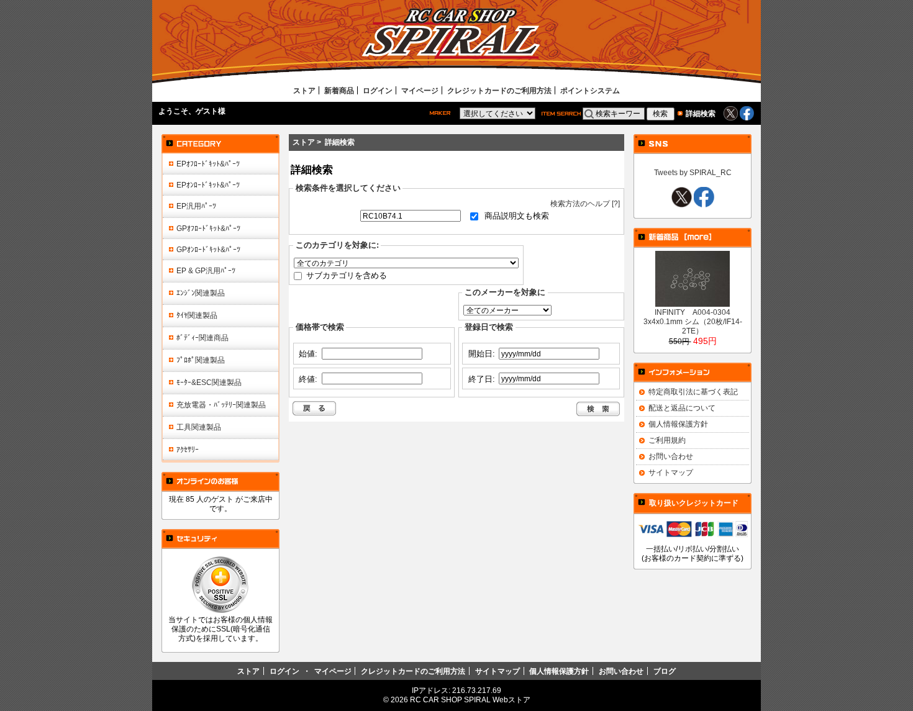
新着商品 (339, 90)
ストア (304, 90)
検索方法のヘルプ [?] (585, 203)
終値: (308, 378)
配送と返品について (681, 408)
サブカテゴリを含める (346, 274)
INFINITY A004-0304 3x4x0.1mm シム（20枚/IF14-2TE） (692, 321)
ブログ (664, 671)
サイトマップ (670, 472)
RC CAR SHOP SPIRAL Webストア (470, 699)
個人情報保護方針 (678, 424)
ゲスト (207, 111)
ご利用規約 (667, 440)
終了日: (481, 378)
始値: (308, 353)
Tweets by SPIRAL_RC (693, 172)
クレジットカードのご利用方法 (499, 90)
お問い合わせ (670, 456)
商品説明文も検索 (516, 215)
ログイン (378, 90)
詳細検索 (700, 113)
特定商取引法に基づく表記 (693, 391)
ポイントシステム (590, 90)
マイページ (419, 90)
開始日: (481, 353)
